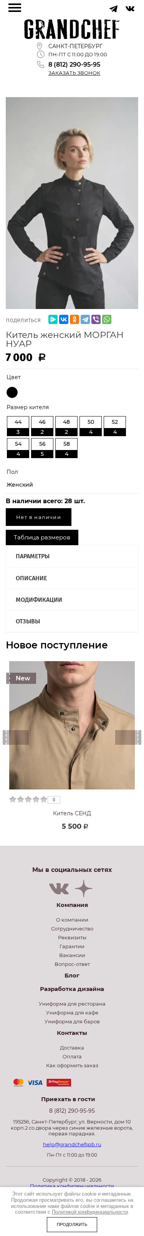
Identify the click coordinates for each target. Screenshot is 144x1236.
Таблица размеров (42, 537)
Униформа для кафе (72, 1012)
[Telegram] (85, 319)
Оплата (72, 1056)
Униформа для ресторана (72, 1004)
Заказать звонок (74, 73)
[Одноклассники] (74, 319)
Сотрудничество (72, 928)
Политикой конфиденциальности (90, 1212)
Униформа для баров (72, 1021)
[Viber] (96, 319)
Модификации (39, 599)
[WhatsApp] (106, 319)
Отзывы (28, 621)
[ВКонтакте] (63, 319)
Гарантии (72, 946)
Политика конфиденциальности (72, 1186)
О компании (72, 920)
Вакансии (72, 955)
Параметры (33, 556)
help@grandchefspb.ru (72, 1144)
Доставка (72, 1048)
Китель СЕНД (72, 813)
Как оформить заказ (72, 1065)
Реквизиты (72, 937)
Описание (31, 578)
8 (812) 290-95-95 (74, 64)
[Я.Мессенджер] (53, 319)
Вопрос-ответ (72, 964)
